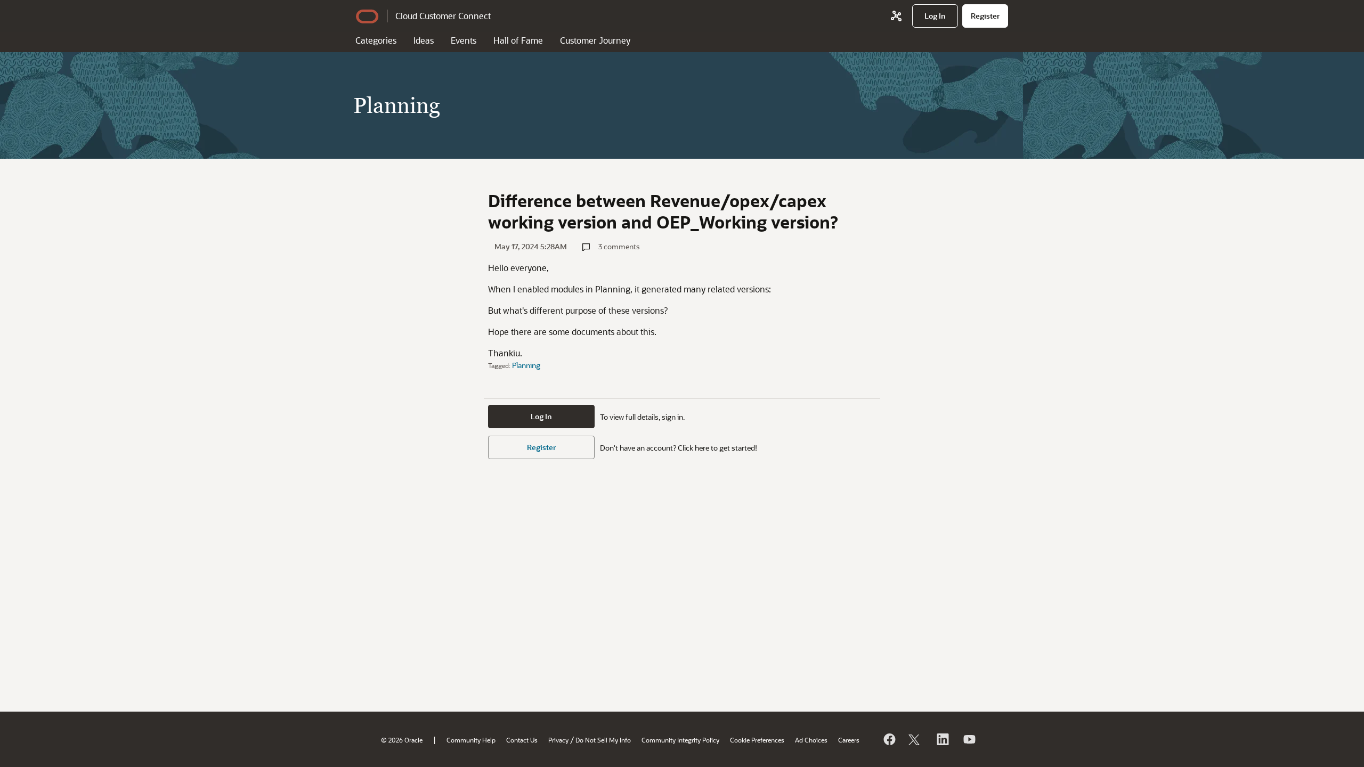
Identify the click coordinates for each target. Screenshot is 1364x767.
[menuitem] (935, 16)
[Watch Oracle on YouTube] (969, 739)
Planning (526, 365)
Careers (848, 740)
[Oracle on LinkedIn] (942, 739)
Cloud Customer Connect (443, 15)
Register (541, 447)
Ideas (423, 40)
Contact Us (522, 740)
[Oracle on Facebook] (889, 739)
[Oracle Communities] (896, 16)
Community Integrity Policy (680, 740)
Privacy (558, 740)
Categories (375, 40)
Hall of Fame (518, 40)
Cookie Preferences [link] (757, 740)
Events (463, 40)
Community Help (471, 740)
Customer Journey (595, 40)
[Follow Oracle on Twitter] (915, 739)
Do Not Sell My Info (603, 740)
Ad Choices (811, 740)
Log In (541, 416)
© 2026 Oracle (402, 740)
